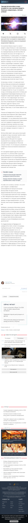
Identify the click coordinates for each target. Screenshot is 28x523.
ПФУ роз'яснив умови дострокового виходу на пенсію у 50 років (14, 320)
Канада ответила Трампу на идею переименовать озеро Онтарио (12, 179)
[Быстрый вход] (19, 2)
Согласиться (14, 521)
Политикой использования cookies (13, 518)
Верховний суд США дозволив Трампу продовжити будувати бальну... (12, 469)
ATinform (5, 2)
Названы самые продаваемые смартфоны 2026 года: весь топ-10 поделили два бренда (15, 361)
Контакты (21, 509)
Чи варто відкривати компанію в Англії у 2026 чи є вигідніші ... (14, 465)
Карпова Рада (8, 282)
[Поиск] (22, 2)
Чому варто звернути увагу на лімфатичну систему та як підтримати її (13, 419)
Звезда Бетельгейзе (14, 296)
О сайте (20, 505)
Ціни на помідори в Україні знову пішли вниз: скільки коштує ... (14, 473)
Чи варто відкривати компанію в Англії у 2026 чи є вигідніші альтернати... (14, 411)
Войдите (3, 330)
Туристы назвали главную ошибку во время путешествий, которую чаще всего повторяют (13, 454)
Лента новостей (13, 372)
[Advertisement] (14, 264)
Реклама (21, 507)
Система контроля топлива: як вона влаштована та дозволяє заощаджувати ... (13, 415)
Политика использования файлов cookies (15, 493)
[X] (10, 33)
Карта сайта (21, 511)
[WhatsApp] (18, 33)
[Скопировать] (25, 33)
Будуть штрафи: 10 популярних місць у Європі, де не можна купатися (13, 441)
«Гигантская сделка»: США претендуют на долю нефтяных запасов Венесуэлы (14, 341)
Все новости (13, 369)
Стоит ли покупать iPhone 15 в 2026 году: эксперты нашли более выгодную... (14, 309)
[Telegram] (3, 33)
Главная (20, 501)
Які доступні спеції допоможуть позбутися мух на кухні (15, 345)
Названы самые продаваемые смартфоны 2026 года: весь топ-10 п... (14, 477)
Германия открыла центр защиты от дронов (14, 315)
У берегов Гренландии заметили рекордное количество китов (12, 175)
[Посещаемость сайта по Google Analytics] (16, 484)
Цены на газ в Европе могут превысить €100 (14, 365)
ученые (5, 296)
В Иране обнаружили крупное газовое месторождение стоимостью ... (13, 462)
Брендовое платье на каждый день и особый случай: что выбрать (14, 423)
